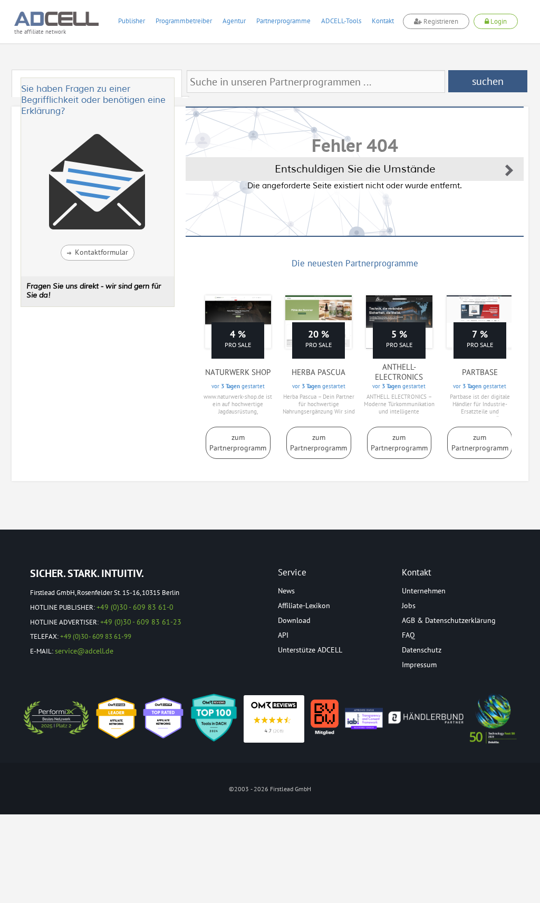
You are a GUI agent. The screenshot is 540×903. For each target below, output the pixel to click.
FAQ (408, 635)
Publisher (131, 20)
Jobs (409, 605)
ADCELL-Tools (341, 20)
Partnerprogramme (283, 20)
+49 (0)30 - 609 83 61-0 (135, 607)
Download (294, 620)
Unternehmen (424, 590)
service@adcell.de (84, 651)
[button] (97, 253)
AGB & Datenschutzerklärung (449, 620)
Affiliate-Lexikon (304, 605)
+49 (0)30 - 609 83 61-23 (140, 622)
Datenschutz (421, 650)
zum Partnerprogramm (237, 443)
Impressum (419, 664)
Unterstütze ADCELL (310, 650)
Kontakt (383, 20)
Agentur (234, 20)
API (283, 635)
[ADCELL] (274, 719)
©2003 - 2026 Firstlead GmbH (270, 789)
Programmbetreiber (184, 20)
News (286, 590)
